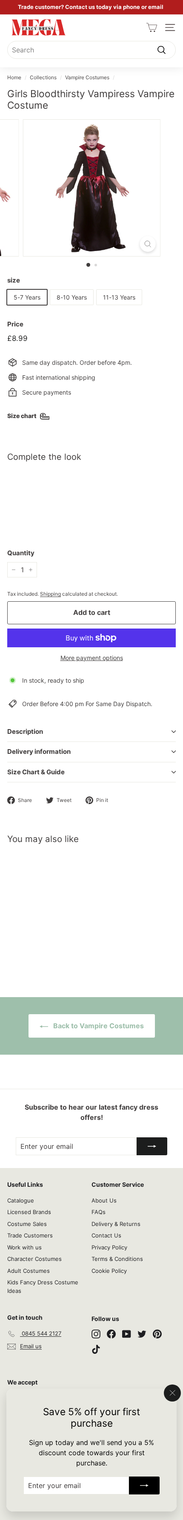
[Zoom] (147, 244)
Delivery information (39, 751)
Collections (43, 77)
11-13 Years (119, 297)
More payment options (91, 657)
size (13, 280)
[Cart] (152, 27)
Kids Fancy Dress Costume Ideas (42, 1286)
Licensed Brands (29, 1212)
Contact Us (106, 1235)
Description (25, 731)
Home (14, 77)
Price (15, 324)
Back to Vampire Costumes (97, 1025)
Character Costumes (34, 1258)
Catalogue (20, 1200)
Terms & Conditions (117, 1258)
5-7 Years (27, 297)
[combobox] (91, 50)
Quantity (20, 553)
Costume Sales (27, 1223)
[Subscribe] (144, 1485)
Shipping (50, 594)
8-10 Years (72, 297)
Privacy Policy (109, 1247)
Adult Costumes (28, 1270)
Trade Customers (30, 1235)
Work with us (24, 1247)
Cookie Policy (109, 1270)
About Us (104, 1200)
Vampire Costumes (87, 77)
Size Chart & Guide (36, 772)
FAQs (99, 1212)
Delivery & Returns (116, 1223)
